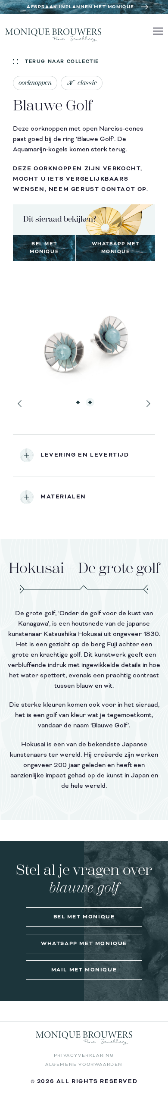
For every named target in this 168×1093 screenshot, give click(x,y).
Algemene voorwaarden (84, 1064)
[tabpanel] (84, 342)
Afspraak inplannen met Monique (80, 7)
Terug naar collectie (62, 61)
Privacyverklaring (84, 1055)
